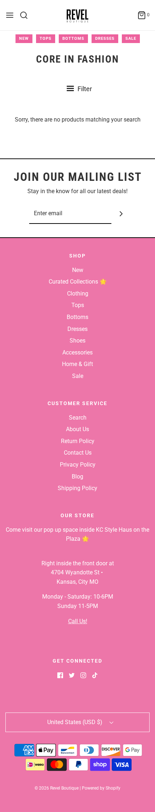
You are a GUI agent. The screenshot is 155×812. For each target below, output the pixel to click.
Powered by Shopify (101, 788)
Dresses (105, 38)
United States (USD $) (75, 722)
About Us (77, 429)
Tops (46, 38)
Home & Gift (77, 364)
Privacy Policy (78, 464)
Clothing (77, 293)
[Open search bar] (26, 15)
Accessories (77, 352)
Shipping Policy (77, 488)
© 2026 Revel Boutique (57, 788)
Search (78, 417)
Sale (130, 38)
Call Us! (77, 621)
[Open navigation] (9, 15)
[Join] (121, 214)
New (24, 38)
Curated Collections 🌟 (78, 281)
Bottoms (73, 38)
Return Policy (77, 441)
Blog (77, 476)
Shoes (77, 340)
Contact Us (78, 452)
